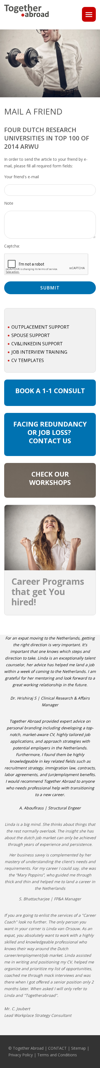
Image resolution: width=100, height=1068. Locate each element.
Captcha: (12, 246)
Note (8, 203)
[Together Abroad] (26, 19)
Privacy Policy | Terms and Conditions (42, 1054)
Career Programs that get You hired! (47, 591)
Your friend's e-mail (21, 176)
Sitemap (78, 1048)
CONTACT (57, 1048)
